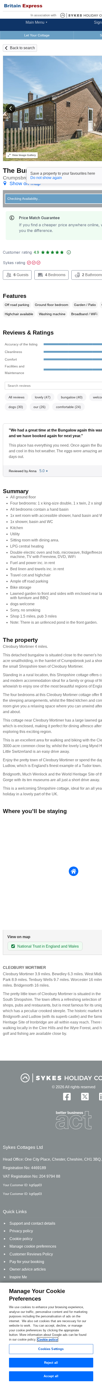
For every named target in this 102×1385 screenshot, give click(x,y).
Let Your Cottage (37, 35)
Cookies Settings (51, 1349)
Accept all (51, 1376)
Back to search (22, 48)
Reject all (51, 1362)
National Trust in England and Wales (48, 946)
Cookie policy (47, 1339)
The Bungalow (25, 170)
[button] (10, 108)
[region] (51, 1334)
